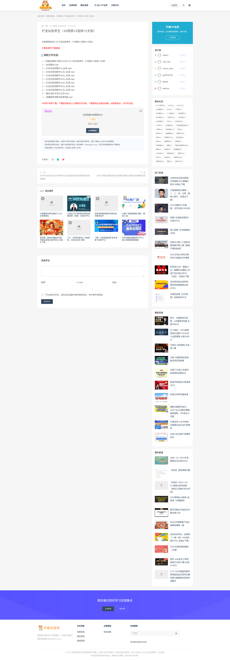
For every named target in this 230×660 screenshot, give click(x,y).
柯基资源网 (50, 16)
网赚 (158, 149)
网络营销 (81, 641)
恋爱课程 (170, 129)
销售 (169, 161)
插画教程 (169, 133)
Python (180, 105)
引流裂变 (169, 125)
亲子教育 (160, 117)
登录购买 (93, 130)
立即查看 (108, 609)
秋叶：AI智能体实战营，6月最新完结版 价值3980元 (180, 321)
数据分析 (180, 133)
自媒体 (167, 149)
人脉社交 (171, 117)
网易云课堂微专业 (181, 145)
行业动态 (160, 153)
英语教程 (178, 149)
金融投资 (160, 161)
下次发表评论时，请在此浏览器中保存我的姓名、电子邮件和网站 (74, 295)
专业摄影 (160, 113)
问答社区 (115, 5)
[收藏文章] (53, 160)
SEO (169, 109)
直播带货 (168, 141)
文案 (158, 137)
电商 (158, 141)
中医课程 (59, 16)
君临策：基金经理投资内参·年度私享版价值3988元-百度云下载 (51, 240)
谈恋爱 (167, 157)
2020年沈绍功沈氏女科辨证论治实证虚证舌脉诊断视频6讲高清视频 (65, 177)
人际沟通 (182, 117)
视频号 (181, 153)
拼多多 (159, 133)
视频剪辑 (171, 153)
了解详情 (122, 609)
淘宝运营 (180, 137)
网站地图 (107, 632)
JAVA (171, 105)
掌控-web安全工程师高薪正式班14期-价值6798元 (179, 562)
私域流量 (160, 145)
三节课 (178, 109)
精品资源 (63, 26)
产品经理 (182, 113)
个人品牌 (171, 113)
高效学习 (179, 161)
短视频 (178, 141)
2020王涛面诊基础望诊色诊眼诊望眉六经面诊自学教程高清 (120, 176)
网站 (114, 283)
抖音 (179, 129)
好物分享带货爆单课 (179, 395)
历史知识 (179, 121)
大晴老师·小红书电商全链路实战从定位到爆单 (180, 425)
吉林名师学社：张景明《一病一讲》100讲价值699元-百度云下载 (180, 537)
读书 (158, 157)
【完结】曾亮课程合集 (180, 470)
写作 (169, 121)
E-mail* (80, 283)
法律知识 (168, 137)
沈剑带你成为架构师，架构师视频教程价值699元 (180, 285)
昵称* (43, 283)
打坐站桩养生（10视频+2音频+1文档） (68, 148)
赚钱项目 (178, 157)
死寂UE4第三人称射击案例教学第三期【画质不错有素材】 (180, 245)
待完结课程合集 (182, 125)
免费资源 (73, 5)
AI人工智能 (160, 105)
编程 (169, 145)
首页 (63, 5)
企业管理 (160, 121)
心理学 (159, 129)
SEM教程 (160, 109)
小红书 (159, 125)
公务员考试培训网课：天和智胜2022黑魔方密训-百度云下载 (180, 181)
